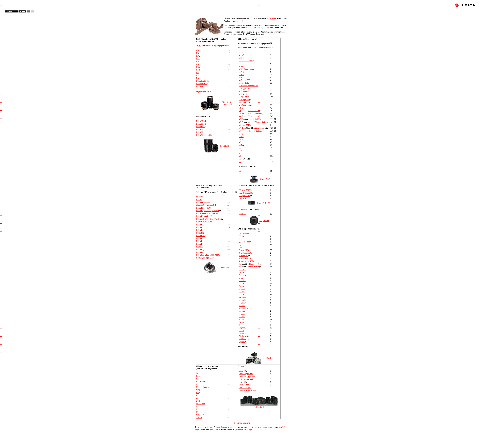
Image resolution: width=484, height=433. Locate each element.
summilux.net (221, 427)
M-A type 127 (244, 88)
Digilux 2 (242, 328)
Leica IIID (200, 236)
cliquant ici (238, 21)
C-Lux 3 (242, 289)
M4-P (241, 134)
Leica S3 (242, 371)
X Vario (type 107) (246, 261)
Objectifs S (259, 407)
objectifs (198, 429)
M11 (240, 63)
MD (240, 150)
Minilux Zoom (202, 387)
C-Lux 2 (242, 292)
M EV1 (242, 52)
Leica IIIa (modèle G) (205, 222)
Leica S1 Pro (244, 385)
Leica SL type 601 (203, 135)
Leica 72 (199, 247)
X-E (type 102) (245, 258)
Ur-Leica (199, 197)
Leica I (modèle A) (203, 202)
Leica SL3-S (201, 124)
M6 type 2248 (244, 125)
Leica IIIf (200, 238)
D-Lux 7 (242, 272)
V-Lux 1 (242, 319)
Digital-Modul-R (203, 92)
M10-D (242, 72)
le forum (273, 19)
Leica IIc (199, 230)
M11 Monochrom (246, 61)
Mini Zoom (200, 404)
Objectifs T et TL (264, 203)
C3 (197, 390)
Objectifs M (265, 179)
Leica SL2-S (201, 129)
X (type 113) (244, 256)
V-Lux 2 (242, 317)
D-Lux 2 (242, 325)
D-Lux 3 (242, 294)
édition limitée (253, 111)
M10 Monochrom (246, 69)
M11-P (241, 58)
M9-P (241, 108)
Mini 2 (199, 409)
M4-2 (241, 139)
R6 (197, 64)
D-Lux (241, 330)
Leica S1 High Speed (247, 390)
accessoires (227, 104)
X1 (240, 267)
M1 (240, 153)
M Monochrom (245, 105)
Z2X (198, 401)
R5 (197, 67)
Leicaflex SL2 (202, 81)
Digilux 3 (242, 214)
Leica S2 (242, 382)
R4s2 (198, 75)
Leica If (199, 244)
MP (240, 122)
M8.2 (241, 113)
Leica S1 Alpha (245, 387)
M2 (240, 156)
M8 (240, 116)
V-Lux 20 (242, 303)
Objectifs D (264, 221)
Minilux (199, 384)
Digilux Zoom (244, 339)
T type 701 (243, 198)
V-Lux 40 (242, 297)
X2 (240, 264)
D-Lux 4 (242, 283)
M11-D (241, 55)
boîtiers (285, 427)
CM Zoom (200, 381)
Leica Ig (199, 252)
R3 (197, 78)
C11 (198, 398)
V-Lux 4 (242, 311)
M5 (240, 142)
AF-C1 (199, 417)
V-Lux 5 (242, 306)
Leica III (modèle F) (204, 216)
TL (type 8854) (245, 196)
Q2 (240, 244)
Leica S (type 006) (246, 379)
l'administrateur (234, 25)
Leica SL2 (200, 132)
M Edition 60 (244, 91)
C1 (197, 395)
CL (240, 171)
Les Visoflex (268, 358)
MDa (241, 145)
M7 (240, 119)
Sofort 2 (199, 373)
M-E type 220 (244, 102)
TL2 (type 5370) (245, 193)
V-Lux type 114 (245, 308)
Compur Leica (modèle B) (206, 205)
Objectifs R (226, 102)
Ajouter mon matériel (242, 423)
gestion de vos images (243, 429)
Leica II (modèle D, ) (208, 211)
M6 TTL (242, 128)
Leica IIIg (200, 249)
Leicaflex (200, 86)
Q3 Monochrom (245, 233)
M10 (240, 77)
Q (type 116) (244, 250)
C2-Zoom (200, 415)
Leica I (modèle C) (203, 208)
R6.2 (198, 59)
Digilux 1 (242, 333)
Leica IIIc (200, 227)
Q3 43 (241, 236)
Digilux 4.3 (243, 336)
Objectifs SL (224, 146)
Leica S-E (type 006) (247, 376)
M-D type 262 (244, 80)
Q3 (240, 239)
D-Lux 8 (242, 269)
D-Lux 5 (242, 281)
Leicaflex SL (201, 84)
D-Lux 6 (242, 278)
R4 (197, 70)
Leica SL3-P (201, 121)
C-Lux (241, 286)
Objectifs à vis (223, 268)
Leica (199, 199)
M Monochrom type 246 (248, 86)
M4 (240, 148)
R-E (198, 61)
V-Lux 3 (242, 314)
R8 (200, 46)
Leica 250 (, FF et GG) (209, 219)
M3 (240, 162)
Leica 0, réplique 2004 (205, 258)
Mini (198, 412)
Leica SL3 (200, 127)
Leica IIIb (200, 224)
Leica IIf (199, 241)
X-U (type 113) (245, 253)
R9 (197, 50)
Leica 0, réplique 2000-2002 (207, 255)
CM (197, 379)
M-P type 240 (244, 94)
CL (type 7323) (245, 190)
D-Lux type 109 (245, 275)
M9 (240, 111)
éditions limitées (256, 113)
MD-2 (241, 137)
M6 (242, 43)
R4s (197, 72)
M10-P (241, 75)
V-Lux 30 (242, 300)
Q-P (240, 247)
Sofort (198, 376)
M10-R (241, 66)
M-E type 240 (244, 99)
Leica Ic (199, 233)
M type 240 (243, 97)
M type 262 (243, 83)
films (212, 429)
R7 (197, 56)
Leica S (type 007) (246, 374)
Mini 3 (199, 406)
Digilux (242, 342)
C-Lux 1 (242, 322)
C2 (197, 393)
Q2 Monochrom (245, 242)
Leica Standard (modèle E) (207, 213)
